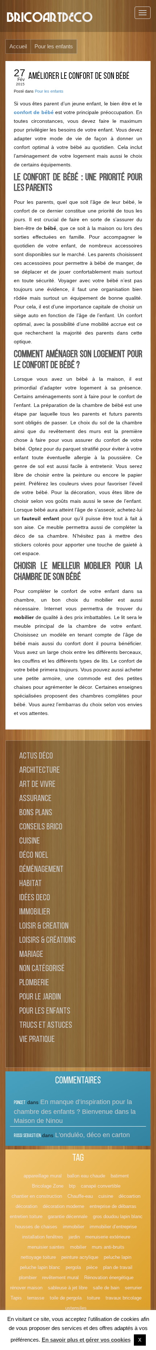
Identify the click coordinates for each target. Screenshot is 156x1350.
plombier (28, 1277)
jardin (74, 1237)
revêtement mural (60, 1277)
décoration (26, 1206)
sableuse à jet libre (67, 1287)
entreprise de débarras (113, 1206)
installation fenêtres (42, 1237)
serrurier (133, 1287)
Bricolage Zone (47, 1186)
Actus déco (36, 756)
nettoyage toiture (38, 1257)
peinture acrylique (79, 1257)
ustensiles (76, 1308)
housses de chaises (36, 1226)
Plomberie (34, 983)
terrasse (35, 1298)
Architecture (39, 770)
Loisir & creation (44, 926)
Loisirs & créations (47, 940)
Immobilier (34, 912)
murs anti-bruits (108, 1247)
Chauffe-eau (80, 1196)
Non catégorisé (42, 969)
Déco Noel (33, 855)
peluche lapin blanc (40, 1267)
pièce (92, 1267)
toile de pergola (66, 1298)
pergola (73, 1267)
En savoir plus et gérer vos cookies (86, 1340)
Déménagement (41, 869)
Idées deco (34, 898)
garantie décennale (67, 1216)
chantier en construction (37, 1196)
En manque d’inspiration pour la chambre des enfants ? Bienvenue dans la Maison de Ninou (75, 1111)
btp (72, 1186)
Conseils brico (40, 827)
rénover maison (26, 1287)
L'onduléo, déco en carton (92, 1135)
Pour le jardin (40, 997)
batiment (120, 1176)
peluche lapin (117, 1257)
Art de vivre (37, 784)
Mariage (31, 954)
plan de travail (117, 1267)
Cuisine (29, 841)
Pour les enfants (49, 91)
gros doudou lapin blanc (118, 1216)
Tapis (16, 1298)
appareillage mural (43, 1176)
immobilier (73, 1226)
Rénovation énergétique (109, 1277)
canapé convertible (100, 1186)
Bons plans (35, 813)
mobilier (78, 1247)
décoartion (129, 1196)
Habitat (30, 884)
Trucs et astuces (45, 1025)
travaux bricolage (123, 1298)
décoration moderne (63, 1206)
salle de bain (106, 1287)
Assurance (35, 799)
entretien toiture (26, 1216)
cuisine (105, 1196)
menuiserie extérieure (107, 1237)
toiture (93, 1298)
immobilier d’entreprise (113, 1226)
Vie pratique (37, 1039)
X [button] (139, 1340)
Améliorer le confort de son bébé (79, 76)
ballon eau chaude (86, 1176)
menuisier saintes (46, 1247)
